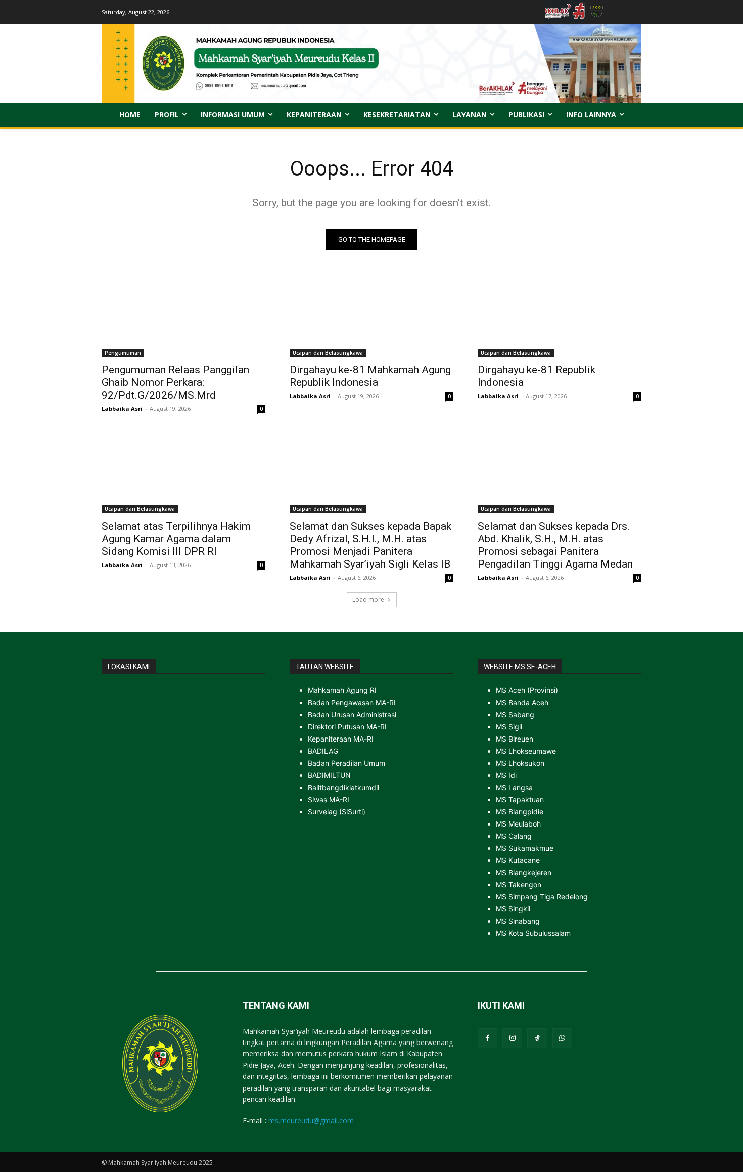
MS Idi (506, 775)
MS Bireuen (514, 738)
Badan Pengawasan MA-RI (352, 702)
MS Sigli (509, 726)
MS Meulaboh (518, 823)
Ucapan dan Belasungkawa (328, 352)
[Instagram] (512, 1038)
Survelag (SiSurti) (336, 811)
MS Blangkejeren (523, 872)
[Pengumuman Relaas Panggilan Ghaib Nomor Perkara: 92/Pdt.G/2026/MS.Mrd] (183, 316)
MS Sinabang (518, 921)
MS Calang (514, 836)
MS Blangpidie (519, 811)
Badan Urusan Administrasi (352, 714)
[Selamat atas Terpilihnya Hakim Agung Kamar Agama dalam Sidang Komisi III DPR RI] (183, 472)
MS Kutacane (518, 860)
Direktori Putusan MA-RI (347, 726)
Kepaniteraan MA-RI (341, 738)
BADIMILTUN (329, 775)
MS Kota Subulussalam (533, 933)
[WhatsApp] (562, 1038)
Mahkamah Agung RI (342, 690)
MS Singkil (513, 908)
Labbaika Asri (122, 408)
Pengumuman (123, 352)
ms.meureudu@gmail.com (311, 1120)
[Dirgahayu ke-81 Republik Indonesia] (559, 316)
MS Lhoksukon (520, 763)
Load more (368, 599)
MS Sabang (515, 714)
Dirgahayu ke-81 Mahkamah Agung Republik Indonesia (370, 376)
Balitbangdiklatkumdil (343, 787)
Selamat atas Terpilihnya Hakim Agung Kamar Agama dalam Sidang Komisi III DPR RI (176, 538)
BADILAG (323, 751)
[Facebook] (487, 1038)
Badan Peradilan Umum (346, 763)
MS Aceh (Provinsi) (527, 690)
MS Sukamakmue (524, 848)
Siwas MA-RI (328, 799)
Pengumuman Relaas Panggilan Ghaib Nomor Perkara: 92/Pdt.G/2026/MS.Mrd (175, 382)
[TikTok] (537, 1038)
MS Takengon (518, 884)
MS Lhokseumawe (526, 751)
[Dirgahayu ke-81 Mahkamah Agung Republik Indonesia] (371, 316)
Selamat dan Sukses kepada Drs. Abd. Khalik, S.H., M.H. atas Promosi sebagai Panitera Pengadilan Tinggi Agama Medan (555, 545)
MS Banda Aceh (522, 702)
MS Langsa (514, 787)
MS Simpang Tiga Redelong (542, 896)
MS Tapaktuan (520, 799)
